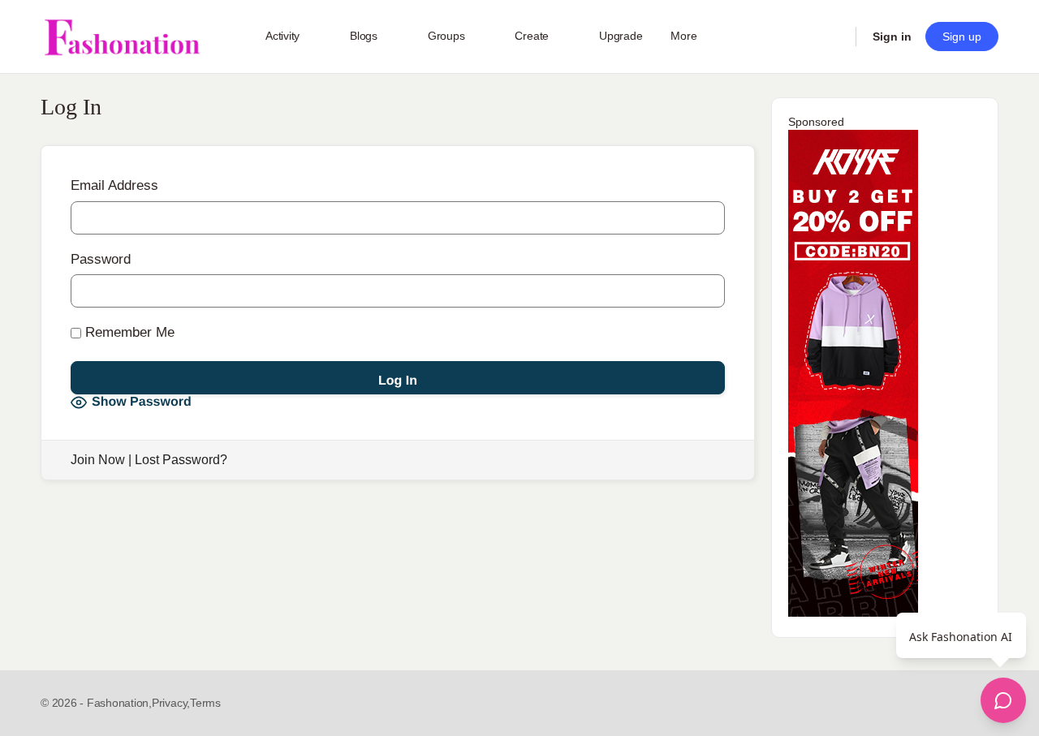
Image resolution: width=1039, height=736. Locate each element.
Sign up (961, 36)
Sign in (892, 36)
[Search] (833, 36)
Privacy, (171, 702)
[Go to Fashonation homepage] (122, 37)
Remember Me (128, 332)
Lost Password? (181, 460)
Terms (205, 702)
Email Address (114, 185)
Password (101, 259)
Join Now (98, 460)
